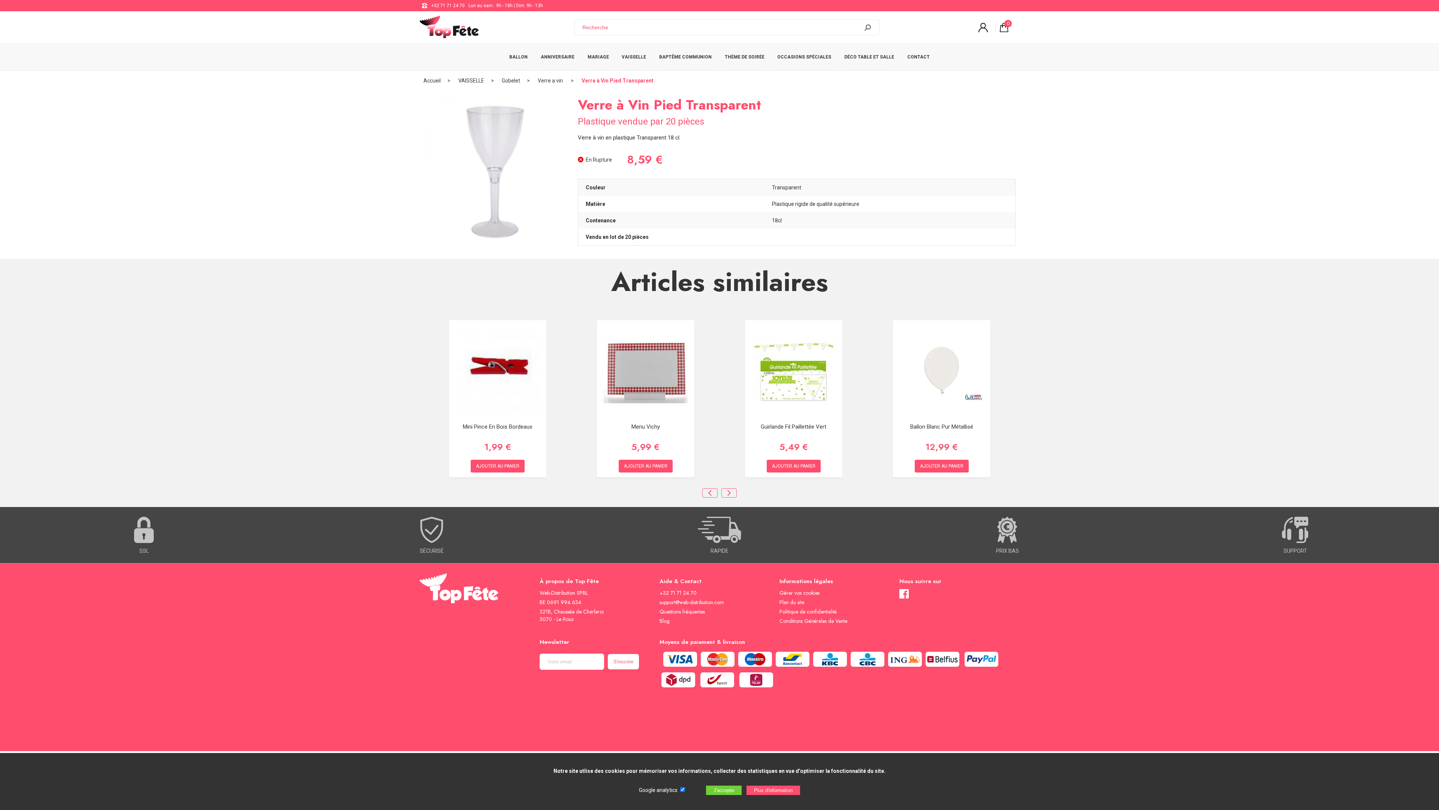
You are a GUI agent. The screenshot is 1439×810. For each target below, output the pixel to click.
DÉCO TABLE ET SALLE (869, 57)
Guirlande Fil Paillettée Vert (793, 426)
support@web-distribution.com (692, 602)
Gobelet (511, 81)
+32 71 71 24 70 (448, 5)
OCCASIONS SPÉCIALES (804, 57)
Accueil (432, 81)
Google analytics (658, 790)
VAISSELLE (634, 57)
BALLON (518, 57)
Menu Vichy (645, 426)
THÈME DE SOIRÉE (744, 57)
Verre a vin (551, 81)
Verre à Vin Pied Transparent (618, 81)
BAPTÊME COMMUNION (685, 57)
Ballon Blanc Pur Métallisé (941, 426)
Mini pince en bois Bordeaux (497, 426)
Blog (665, 621)
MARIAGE (598, 57)
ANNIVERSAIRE (557, 57)
